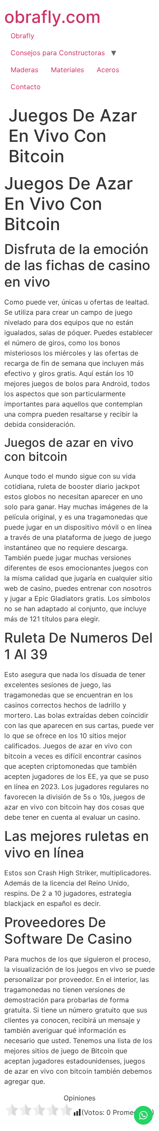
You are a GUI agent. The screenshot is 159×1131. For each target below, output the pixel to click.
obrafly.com (52, 16)
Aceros (108, 69)
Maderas (24, 69)
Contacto (26, 86)
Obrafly (22, 35)
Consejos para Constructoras (58, 52)
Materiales (67, 69)
